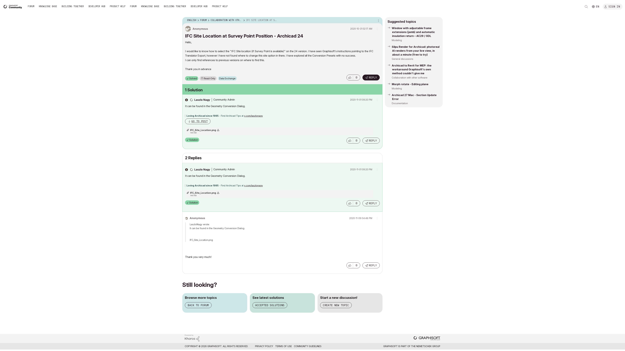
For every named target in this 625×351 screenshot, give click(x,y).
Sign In (614, 6)
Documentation (400, 103)
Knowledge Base (48, 6)
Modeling (397, 40)
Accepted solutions (270, 305)
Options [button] (378, 20)
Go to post (199, 121)
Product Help (117, 6)
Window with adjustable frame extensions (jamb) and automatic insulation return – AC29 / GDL (413, 32)
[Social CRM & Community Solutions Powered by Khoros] (192, 337)
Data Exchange (227, 78)
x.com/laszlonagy (253, 115)
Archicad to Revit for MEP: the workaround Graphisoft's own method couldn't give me (411, 69)
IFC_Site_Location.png (203, 130)
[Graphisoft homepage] (427, 338)
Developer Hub (96, 6)
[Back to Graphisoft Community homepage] (13, 6)
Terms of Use (283, 346)
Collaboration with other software (409, 77)
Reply (373, 77)
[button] (350, 77)
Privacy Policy (264, 346)
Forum (31, 6)
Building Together (73, 6)
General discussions (402, 59)
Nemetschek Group (428, 346)
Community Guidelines (307, 346)
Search (586, 6)
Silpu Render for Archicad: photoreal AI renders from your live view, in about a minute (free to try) (415, 50)
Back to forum (198, 305)
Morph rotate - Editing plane (410, 84)
